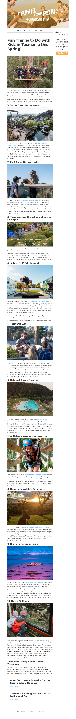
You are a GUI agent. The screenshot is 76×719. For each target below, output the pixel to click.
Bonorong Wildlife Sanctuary (37, 527)
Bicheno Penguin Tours (33, 582)
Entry (18, 30)
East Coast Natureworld (29, 200)
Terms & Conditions (37, 711)
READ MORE (14, 686)
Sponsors (28, 30)
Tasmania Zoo (12, 363)
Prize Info (39, 30)
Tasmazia (40, 249)
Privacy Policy (21, 711)
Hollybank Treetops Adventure (36, 475)
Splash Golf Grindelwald (40, 301)
